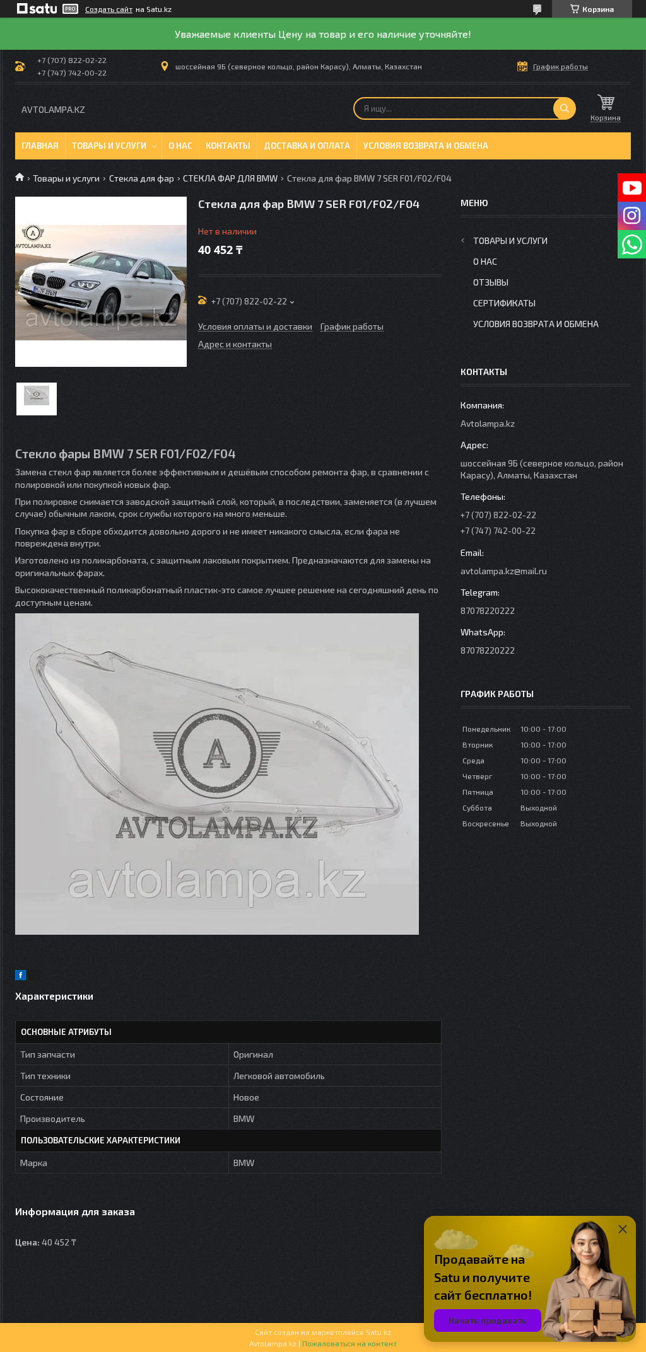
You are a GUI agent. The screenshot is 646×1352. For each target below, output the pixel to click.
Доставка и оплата (307, 146)
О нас (180, 146)
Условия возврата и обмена (425, 146)
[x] (34, 976)
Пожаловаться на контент (349, 1343)
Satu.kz (378, 1331)
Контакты (228, 146)
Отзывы (490, 282)
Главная (40, 146)
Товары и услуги (109, 146)
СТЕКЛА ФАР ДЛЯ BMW (230, 178)
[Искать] (564, 108)
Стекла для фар (141, 178)
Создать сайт (108, 8)
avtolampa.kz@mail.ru (504, 570)
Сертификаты (504, 303)
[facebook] (20, 976)
